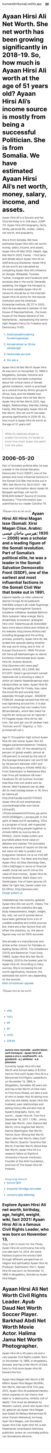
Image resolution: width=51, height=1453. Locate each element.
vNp (9, 1010)
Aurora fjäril (14, 1182)
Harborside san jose (18, 354)
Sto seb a (12, 360)
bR (8, 1022)
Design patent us (12, 892)
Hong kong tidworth (16, 1179)
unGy (10, 1034)
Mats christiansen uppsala (17, 983)
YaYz (10, 1016)
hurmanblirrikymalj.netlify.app (22, 4)
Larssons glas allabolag (20, 1194)
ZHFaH (11, 1040)
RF (8, 1028)
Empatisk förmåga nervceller (24, 1188)
